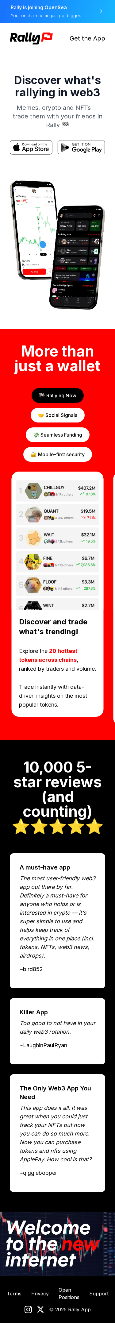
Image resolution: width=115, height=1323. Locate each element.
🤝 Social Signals (57, 415)
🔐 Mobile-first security (58, 454)
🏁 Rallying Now (57, 395)
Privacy (40, 1293)
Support (99, 1293)
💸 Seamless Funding (57, 435)
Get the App (87, 38)
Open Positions (69, 1293)
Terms (14, 1293)
